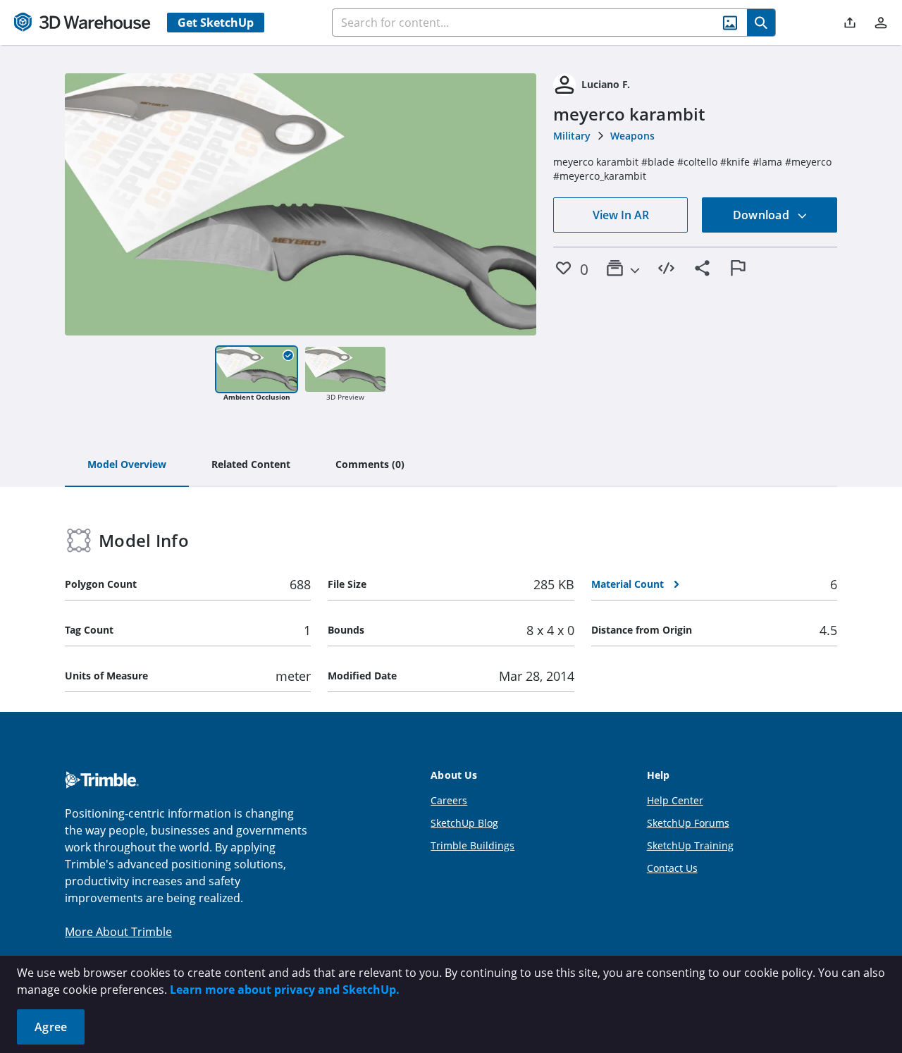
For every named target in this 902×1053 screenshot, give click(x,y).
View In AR (621, 215)
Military (572, 135)
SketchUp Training (690, 845)
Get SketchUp (216, 22)
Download (762, 215)
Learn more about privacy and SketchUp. (285, 989)
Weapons (632, 135)
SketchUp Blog (464, 823)
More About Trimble (118, 932)
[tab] (127, 465)
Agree (51, 1027)
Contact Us (672, 868)
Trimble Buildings (472, 845)
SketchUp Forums (688, 823)
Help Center (675, 800)
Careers (449, 800)
